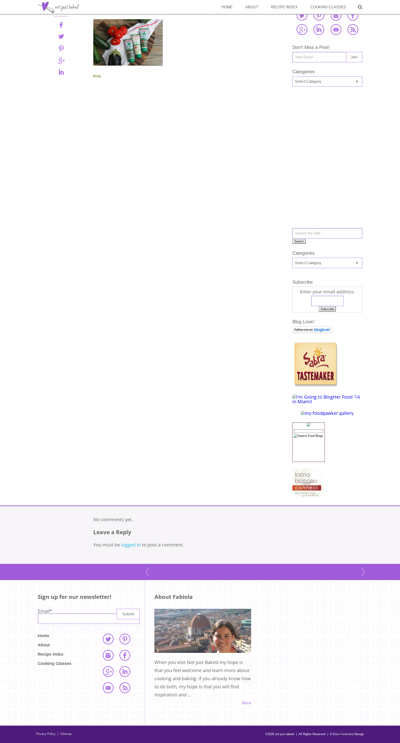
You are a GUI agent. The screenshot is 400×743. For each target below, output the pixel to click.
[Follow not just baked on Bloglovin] (312, 331)
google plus (302, 29)
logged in (131, 545)
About (251, 7)
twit (61, 36)
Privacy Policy (46, 734)
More (246, 703)
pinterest (319, 15)
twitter (302, 15)
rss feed (353, 29)
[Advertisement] (327, 127)
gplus (61, 60)
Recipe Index (284, 7)
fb (61, 25)
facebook (353, 15)
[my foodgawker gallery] (327, 413)
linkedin (61, 72)
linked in (319, 29)
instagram (336, 15)
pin (61, 48)
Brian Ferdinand (343, 734)
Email (45, 611)
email (336, 29)
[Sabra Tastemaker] (315, 385)
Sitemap (65, 734)
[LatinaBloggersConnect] (306, 496)
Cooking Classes (328, 7)
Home (227, 7)
